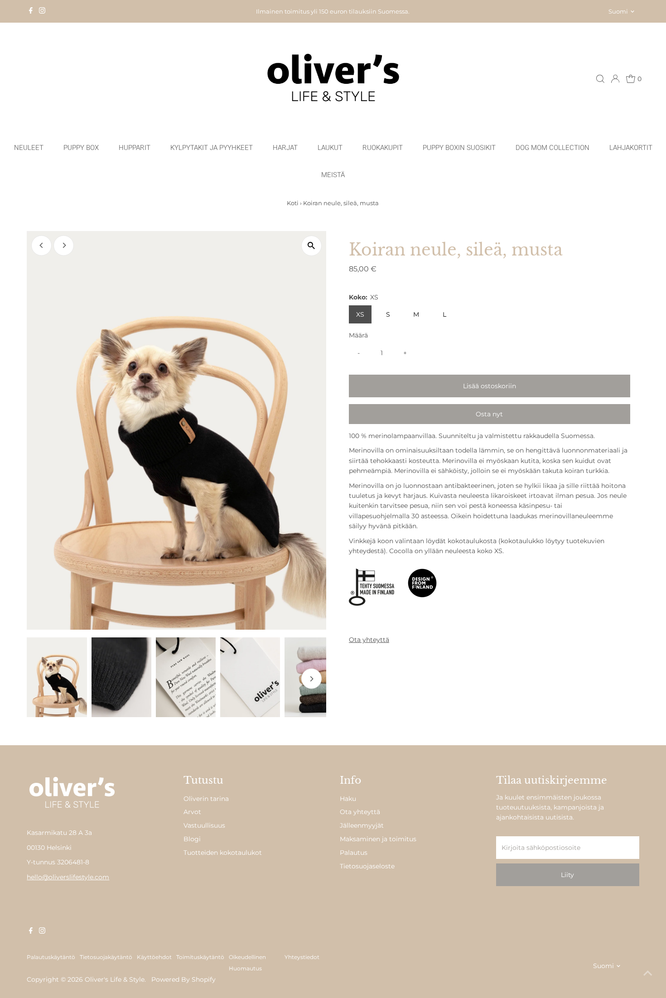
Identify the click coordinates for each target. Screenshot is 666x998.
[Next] (63, 245)
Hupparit (134, 148)
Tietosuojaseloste (367, 866)
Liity (567, 875)
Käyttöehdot (154, 957)
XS (360, 314)
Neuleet (28, 148)
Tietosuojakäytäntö (106, 957)
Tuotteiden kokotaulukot (222, 853)
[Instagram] (42, 11)
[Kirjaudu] (615, 79)
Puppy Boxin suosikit (459, 148)
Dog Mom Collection (552, 148)
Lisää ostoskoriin (489, 386)
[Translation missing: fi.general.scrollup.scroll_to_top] (648, 973)
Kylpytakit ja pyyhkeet (211, 148)
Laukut (330, 148)
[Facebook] (31, 11)
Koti (293, 203)
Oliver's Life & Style (115, 979)
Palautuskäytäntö (51, 957)
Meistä (333, 175)
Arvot (192, 812)
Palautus (353, 853)
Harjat (285, 148)
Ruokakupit (382, 148)
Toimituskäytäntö (200, 957)
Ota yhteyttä (369, 639)
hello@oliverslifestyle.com (68, 877)
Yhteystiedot (302, 957)
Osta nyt (489, 414)
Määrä (358, 335)
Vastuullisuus (204, 825)
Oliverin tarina (206, 799)
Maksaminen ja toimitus (378, 839)
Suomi (618, 11)
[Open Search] (600, 79)
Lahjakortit (630, 148)
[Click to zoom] (311, 246)
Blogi (192, 839)
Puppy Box (81, 148)
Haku (348, 799)
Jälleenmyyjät (362, 825)
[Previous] (41, 245)
